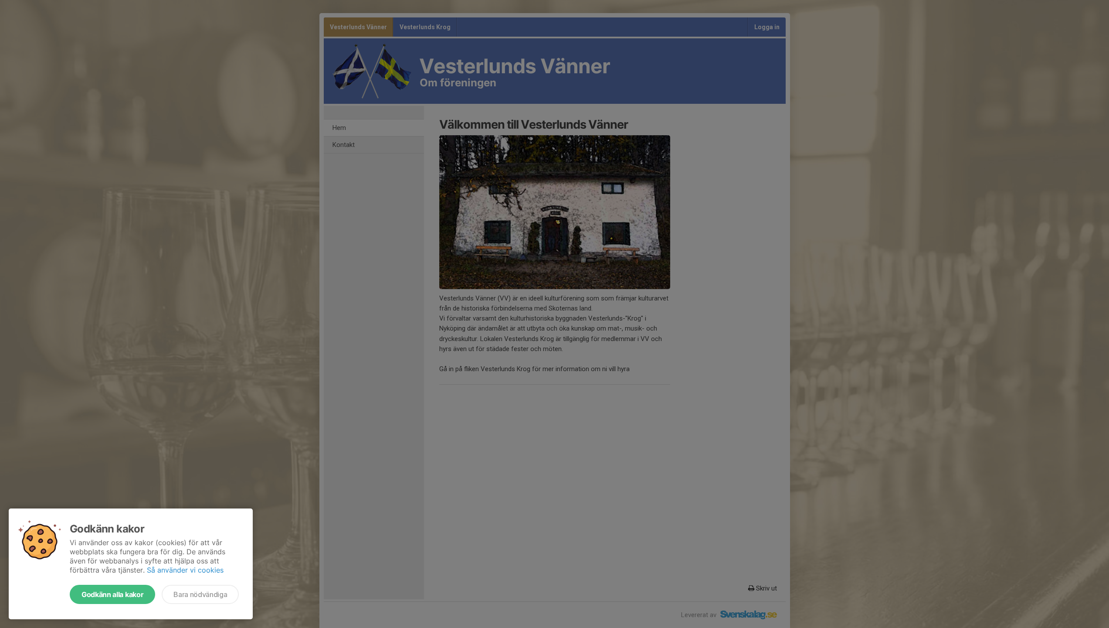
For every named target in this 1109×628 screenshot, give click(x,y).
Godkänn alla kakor (112, 594)
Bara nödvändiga (200, 594)
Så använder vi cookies (185, 570)
